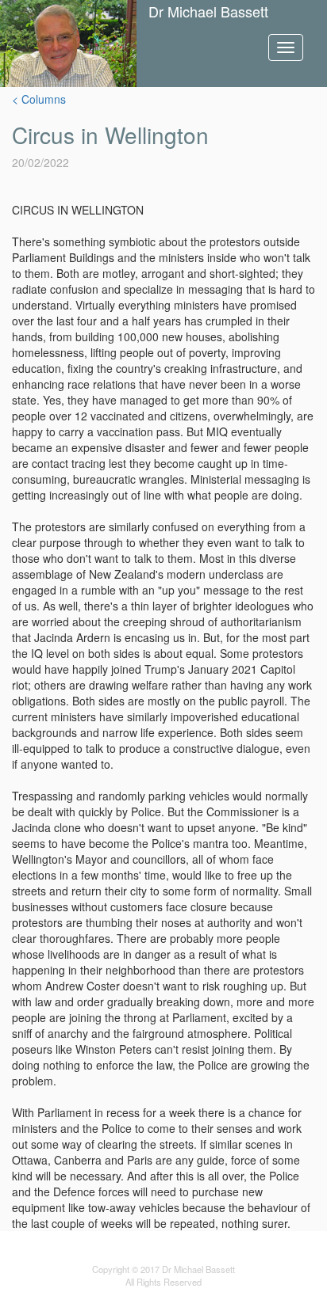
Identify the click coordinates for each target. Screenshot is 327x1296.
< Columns (39, 99)
